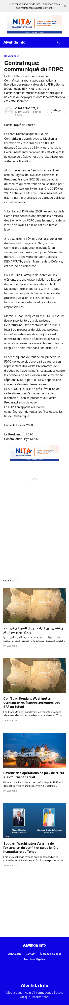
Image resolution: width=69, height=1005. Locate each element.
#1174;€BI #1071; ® (26, 108)
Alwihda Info (14, 42)
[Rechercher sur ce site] (58, 42)
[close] (65, 6)
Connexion (14, 953)
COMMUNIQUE (11, 56)
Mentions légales (34, 959)
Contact (30, 953)
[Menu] (64, 42)
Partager (56, 111)
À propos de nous (50, 953)
